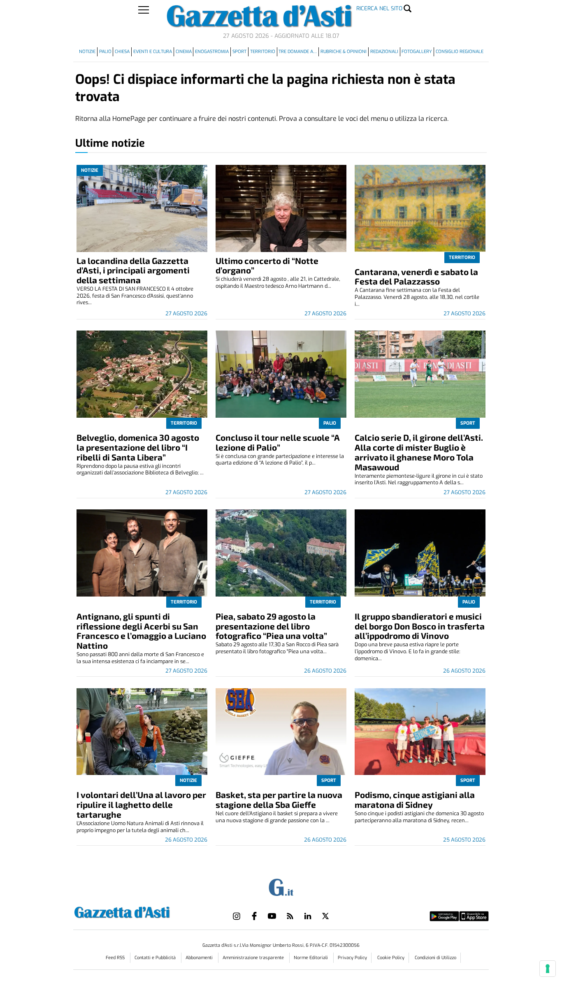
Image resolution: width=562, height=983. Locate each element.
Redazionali (384, 52)
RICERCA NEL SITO (379, 8)
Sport (239, 52)
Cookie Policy (390, 958)
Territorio (262, 52)
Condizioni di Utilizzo (435, 958)
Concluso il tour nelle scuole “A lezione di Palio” (278, 442)
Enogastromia (212, 52)
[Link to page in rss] (290, 916)
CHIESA (122, 52)
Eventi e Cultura (152, 52)
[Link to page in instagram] (236, 916)
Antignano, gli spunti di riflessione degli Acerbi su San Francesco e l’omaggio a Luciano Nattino (141, 631)
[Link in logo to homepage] (142, 911)
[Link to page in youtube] (272, 916)
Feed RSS (116, 958)
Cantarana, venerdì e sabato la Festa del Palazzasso (416, 276)
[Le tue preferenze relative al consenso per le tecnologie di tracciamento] (547, 968)
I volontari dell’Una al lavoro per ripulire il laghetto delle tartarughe (141, 804)
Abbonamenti (200, 958)
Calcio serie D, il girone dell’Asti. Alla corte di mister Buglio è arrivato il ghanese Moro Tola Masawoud (419, 452)
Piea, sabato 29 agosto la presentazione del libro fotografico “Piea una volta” (271, 626)
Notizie (87, 52)
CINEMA (184, 52)
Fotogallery (417, 52)
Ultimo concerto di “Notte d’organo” (267, 265)
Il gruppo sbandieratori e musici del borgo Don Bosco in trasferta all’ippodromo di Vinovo (420, 626)
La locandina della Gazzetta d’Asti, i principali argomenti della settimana (133, 270)
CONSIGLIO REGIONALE (459, 52)
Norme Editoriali (311, 958)
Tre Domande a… (298, 52)
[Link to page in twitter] (325, 916)
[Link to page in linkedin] (308, 916)
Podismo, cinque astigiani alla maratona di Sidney (415, 799)
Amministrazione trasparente (254, 958)
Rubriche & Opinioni (343, 52)
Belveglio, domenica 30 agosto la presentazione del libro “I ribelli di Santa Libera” (138, 447)
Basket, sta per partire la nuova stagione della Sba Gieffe (279, 799)
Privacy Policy (352, 958)
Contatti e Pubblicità (156, 958)
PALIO (105, 52)
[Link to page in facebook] (254, 916)
